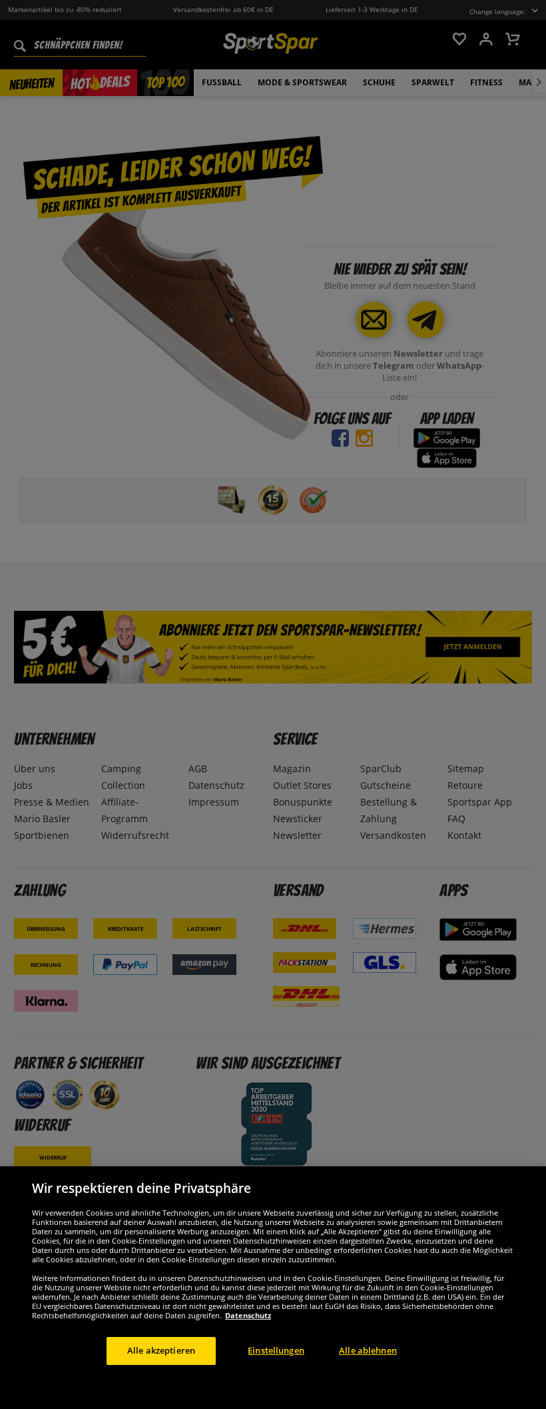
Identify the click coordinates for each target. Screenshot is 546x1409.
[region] (273, 1287)
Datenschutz (248, 1315)
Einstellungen (276, 1350)
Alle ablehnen (368, 1350)
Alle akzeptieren (161, 1350)
